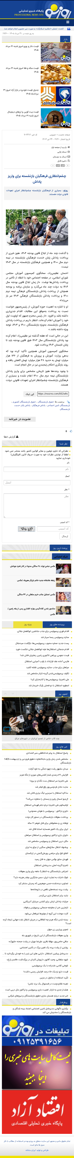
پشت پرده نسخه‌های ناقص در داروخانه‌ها (49, 889)
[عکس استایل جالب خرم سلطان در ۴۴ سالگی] (63, 597)
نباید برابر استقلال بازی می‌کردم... (53, 895)
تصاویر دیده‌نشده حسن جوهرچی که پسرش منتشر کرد (43, 883)
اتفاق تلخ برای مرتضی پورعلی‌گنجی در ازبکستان (46, 853)
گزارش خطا (10, 436)
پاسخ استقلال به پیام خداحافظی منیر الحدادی (47, 753)
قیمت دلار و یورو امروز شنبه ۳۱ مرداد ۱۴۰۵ (22, 48)
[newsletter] (20, 419)
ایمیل (67, 476)
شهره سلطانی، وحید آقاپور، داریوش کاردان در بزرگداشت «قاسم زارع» (37, 960)
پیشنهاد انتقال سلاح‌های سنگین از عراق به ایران (46, 847)
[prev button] (13, 694)
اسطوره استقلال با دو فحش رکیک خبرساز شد (49, 685)
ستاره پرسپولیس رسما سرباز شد (55, 637)
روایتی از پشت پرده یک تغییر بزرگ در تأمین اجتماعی (44, 948)
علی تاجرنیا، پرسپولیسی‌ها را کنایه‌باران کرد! (50, 679)
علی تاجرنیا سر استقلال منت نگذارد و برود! (49, 781)
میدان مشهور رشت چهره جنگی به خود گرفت (48, 769)
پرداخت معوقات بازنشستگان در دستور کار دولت (46, 817)
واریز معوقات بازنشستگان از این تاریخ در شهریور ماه (45, 935)
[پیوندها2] (37, 1068)
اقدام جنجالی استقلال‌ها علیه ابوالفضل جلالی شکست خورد (42, 649)
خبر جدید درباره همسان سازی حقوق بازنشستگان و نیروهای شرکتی (38, 996)
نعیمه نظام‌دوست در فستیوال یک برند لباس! (48, 984)
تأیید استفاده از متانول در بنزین (54, 978)
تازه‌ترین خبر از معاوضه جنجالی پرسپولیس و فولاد (46, 908)
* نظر (66, 489)
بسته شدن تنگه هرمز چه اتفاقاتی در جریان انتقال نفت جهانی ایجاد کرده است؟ (37, 921)
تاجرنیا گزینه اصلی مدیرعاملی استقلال (51, 865)
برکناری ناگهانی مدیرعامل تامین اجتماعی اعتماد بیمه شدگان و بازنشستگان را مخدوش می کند (42, 1010)
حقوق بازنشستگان (46, 402)
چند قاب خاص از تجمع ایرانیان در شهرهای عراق (37, 738)
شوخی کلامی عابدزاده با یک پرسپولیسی (50, 966)
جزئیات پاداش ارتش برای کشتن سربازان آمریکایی (45, 902)
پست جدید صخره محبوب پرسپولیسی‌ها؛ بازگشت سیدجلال (42, 643)
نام (68, 462)
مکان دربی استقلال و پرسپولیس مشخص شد (48, 841)
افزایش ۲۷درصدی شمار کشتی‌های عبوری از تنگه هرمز (44, 775)
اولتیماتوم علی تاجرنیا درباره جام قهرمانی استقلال (46, 805)
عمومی (53, 134)
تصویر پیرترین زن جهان (57, 929)
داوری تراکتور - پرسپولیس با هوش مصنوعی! (48, 811)
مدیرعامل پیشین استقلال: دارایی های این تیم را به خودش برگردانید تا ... (35, 954)
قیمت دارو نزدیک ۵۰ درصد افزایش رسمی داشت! (46, 972)
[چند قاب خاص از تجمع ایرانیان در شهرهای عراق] (37, 720)
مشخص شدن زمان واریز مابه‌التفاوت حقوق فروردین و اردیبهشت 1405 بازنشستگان (37, 761)
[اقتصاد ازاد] (37, 1112)
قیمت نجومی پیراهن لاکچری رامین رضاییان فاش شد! (44, 655)
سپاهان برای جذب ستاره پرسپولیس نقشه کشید (47, 667)
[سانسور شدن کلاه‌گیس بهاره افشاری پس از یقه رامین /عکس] (63, 611)
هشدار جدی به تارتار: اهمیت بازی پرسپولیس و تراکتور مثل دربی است (36, 990)
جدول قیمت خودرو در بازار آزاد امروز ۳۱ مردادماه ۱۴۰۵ (21, 92)
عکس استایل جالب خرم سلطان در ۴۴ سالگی (36, 594)
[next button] (5, 694)
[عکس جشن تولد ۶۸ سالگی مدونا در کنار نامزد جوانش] (63, 569)
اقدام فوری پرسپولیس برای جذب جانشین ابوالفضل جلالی (43, 631)
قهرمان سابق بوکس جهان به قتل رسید (51, 859)
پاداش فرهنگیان (38, 405)
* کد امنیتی (64, 522)
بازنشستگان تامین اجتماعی (58, 405)
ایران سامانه (31, 1150)
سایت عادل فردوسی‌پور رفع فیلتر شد (51, 787)
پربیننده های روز (57, 624)
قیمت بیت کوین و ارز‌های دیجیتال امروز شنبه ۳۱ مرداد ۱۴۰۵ (23, 114)
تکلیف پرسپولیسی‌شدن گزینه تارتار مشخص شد (48, 673)
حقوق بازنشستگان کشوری (24, 402)
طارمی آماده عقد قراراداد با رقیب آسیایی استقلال (47, 661)
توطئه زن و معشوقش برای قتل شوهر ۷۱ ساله (48, 823)
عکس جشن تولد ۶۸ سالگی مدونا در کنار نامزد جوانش (32, 566)
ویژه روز (27, 624)
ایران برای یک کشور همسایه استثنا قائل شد (48, 829)
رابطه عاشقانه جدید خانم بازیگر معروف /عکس (36, 580)
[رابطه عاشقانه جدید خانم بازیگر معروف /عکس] (63, 583)
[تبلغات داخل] (37, 1030)
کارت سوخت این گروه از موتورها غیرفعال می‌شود (46, 914)
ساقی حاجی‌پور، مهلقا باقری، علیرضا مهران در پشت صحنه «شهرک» (38, 941)
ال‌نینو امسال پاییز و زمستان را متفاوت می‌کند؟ (47, 799)
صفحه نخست (64, 134)
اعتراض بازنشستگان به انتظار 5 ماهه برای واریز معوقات (43, 871)
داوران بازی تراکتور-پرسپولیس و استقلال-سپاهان (46, 835)
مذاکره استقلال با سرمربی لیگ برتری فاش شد (47, 793)
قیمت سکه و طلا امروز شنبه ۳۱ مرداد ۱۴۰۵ (22, 70)
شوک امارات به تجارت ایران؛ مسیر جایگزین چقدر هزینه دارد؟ (40, 877)
